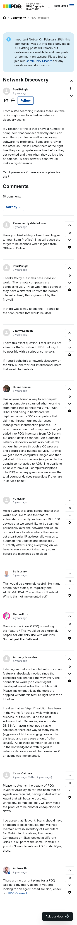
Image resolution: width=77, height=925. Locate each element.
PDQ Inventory (39, 17)
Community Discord (39, 61)
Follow (26, 100)
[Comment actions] (69, 247)
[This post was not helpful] (71, 96)
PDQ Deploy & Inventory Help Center (4, 17)
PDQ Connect (17, 893)
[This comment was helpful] (69, 225)
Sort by (11, 207)
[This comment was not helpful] (69, 240)
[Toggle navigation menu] (72, 4)
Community (18, 17)
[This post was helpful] (71, 81)
